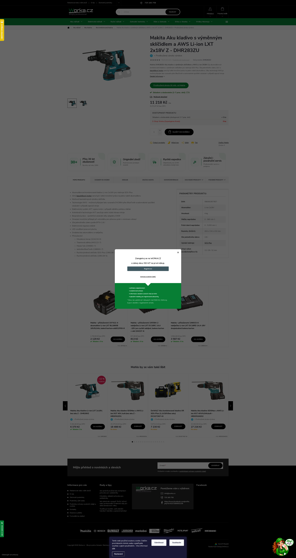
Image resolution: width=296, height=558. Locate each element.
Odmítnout (158, 542)
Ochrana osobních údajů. (148, 277)
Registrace (148, 269)
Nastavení (118, 554)
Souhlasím (176, 542)
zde (113, 548)
